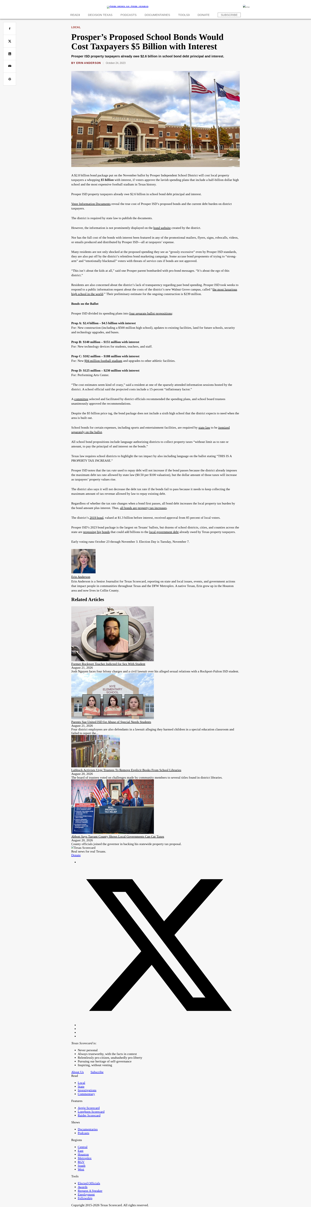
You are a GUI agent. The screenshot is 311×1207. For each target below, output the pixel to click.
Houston (83, 1154)
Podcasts (129, 15)
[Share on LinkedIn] (9, 53)
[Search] (246, 6)
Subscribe (229, 15)
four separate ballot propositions (150, 313)
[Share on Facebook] (9, 28)
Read (74, 15)
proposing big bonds (96, 532)
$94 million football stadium (103, 360)
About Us (77, 1072)
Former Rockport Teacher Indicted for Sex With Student (108, 664)
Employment (86, 1194)
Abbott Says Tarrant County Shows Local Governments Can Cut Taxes (117, 836)
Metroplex (85, 1158)
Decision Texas (100, 15)
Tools (183, 15)
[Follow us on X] (159, 1025)
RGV (81, 1162)
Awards (82, 1187)
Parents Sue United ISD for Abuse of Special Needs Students (111, 722)
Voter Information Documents (91, 204)
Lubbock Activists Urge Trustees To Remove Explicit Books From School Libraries (126, 770)
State (81, 1086)
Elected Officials (89, 1183)
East (80, 1150)
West (81, 1169)
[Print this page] (9, 79)
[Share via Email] (9, 66)
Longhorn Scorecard (91, 1111)
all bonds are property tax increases (143, 508)
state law (204, 427)
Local (76, 27)
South (81, 1165)
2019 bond (96, 517)
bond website (162, 228)
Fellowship (85, 1198)
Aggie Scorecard (89, 1108)
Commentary (86, 1094)
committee (81, 399)
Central (82, 1147)
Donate (204, 15)
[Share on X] (9, 41)
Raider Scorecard (89, 1115)
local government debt (164, 532)
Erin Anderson (88, 63)
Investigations (87, 1090)
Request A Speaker (90, 1190)
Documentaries (157, 15)
